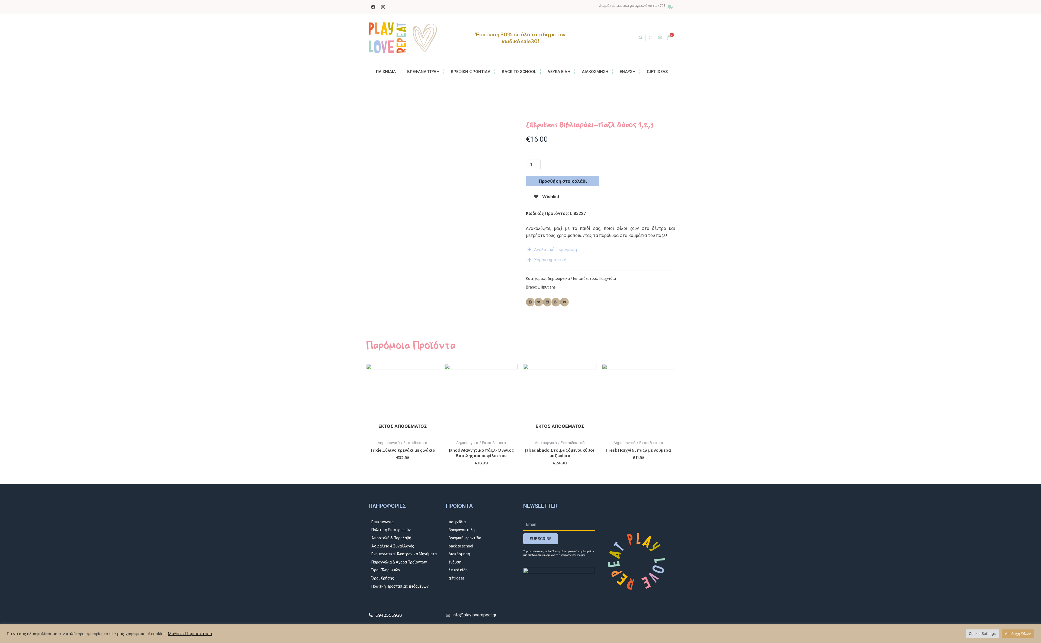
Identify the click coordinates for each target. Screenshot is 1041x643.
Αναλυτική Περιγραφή (555, 249)
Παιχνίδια (607, 278)
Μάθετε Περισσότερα (190, 633)
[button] (640, 37)
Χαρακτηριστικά (550, 259)
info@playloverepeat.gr (474, 614)
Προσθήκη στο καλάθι (563, 181)
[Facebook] (373, 7)
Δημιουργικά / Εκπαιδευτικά (572, 278)
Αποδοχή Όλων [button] (1018, 633)
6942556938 (388, 614)
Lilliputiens (547, 287)
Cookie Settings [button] (982, 633)
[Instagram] (383, 7)
